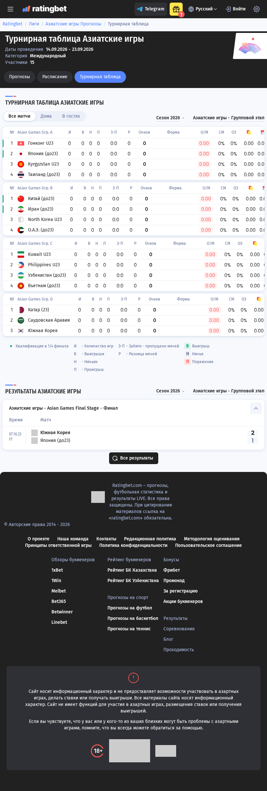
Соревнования (179, 629)
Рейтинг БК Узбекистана (133, 580)
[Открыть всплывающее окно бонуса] (176, 9)
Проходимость (178, 649)
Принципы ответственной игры (58, 545)
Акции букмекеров (183, 601)
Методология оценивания (212, 539)
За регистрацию (180, 591)
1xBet (57, 570)
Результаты (175, 618)
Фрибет (171, 570)
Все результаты (136, 458)
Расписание (54, 77)
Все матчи (19, 116)
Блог (168, 639)
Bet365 (58, 601)
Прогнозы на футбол (129, 608)
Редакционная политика (150, 539)
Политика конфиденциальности (133, 545)
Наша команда (73, 539)
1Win (56, 580)
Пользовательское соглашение (208, 545)
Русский (204, 9)
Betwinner (62, 612)
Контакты (106, 539)
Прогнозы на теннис (129, 629)
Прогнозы (19, 77)
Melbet (58, 591)
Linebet (59, 622)
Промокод (174, 580)
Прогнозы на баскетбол (132, 618)
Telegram (154, 9)
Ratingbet (12, 24)
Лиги (34, 24)
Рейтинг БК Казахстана (132, 570)
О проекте (38, 539)
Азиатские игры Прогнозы (73, 24)
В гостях (71, 116)
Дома (46, 116)
